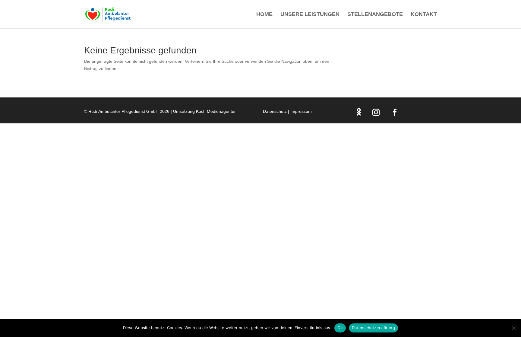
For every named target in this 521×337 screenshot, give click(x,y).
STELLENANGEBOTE (375, 14)
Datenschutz (275, 111)
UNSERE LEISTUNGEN (309, 14)
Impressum (301, 111)
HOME (264, 14)
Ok (340, 327)
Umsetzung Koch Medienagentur (204, 111)
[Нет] (513, 328)
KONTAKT (424, 14)
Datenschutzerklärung (373, 327)
